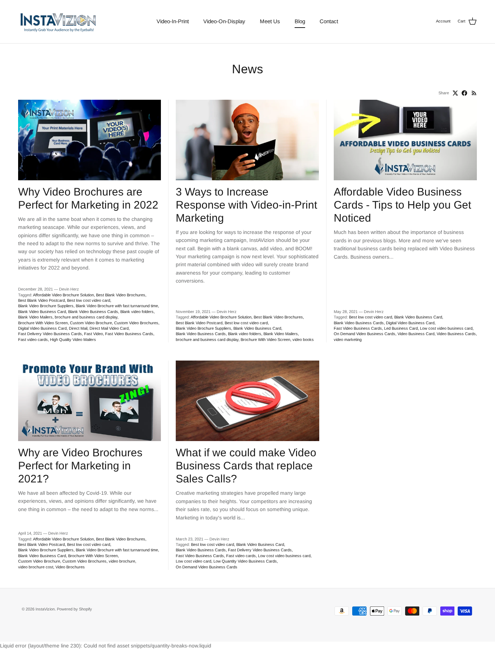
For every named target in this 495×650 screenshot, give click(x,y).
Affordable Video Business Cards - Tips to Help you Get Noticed (402, 205)
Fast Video (93, 334)
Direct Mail (78, 328)
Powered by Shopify (74, 609)
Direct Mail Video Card (109, 328)
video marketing (348, 339)
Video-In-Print (173, 21)
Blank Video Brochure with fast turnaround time (117, 306)
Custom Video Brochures (136, 323)
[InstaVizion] (58, 21)
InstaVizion (45, 609)
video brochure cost (35, 567)
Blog (300, 21)
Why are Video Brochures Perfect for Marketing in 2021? (80, 466)
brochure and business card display (86, 317)
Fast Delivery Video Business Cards (50, 334)
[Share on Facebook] (464, 93)
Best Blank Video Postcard (41, 300)
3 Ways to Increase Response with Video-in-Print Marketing (246, 205)
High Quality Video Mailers (73, 339)
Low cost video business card (446, 328)
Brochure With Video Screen (43, 323)
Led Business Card (401, 328)
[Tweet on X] (455, 93)
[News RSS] (474, 93)
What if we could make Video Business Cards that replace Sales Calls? (246, 466)
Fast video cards (33, 339)
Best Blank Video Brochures (120, 295)
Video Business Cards (456, 334)
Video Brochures (70, 567)
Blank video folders (137, 311)
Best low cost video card (88, 300)
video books (303, 339)
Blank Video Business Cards (93, 311)
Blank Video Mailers (35, 317)
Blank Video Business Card (42, 311)
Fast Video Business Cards (129, 334)
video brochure (122, 561)
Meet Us (270, 21)
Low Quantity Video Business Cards (245, 561)
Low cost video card (193, 561)
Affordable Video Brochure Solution (63, 295)
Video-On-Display (224, 21)
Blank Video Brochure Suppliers (46, 306)
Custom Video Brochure (91, 323)
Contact (329, 21)
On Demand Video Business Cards (364, 334)
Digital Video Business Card (42, 328)
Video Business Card (416, 334)
